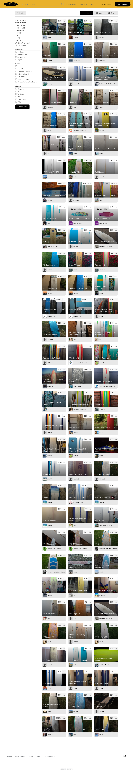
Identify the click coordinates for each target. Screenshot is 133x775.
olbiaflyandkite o (78, 502)
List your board (49, 756)
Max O (101, 572)
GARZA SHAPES (52, 316)
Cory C (49, 177)
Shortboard (21, 25)
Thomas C (76, 270)
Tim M (75, 688)
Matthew (50, 363)
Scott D (49, 456)
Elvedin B (50, 339)
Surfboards (20, 23)
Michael (101, 130)
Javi (74, 177)
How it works (20, 756)
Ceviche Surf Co (78, 223)
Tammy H (50, 84)
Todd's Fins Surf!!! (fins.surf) (107, 84)
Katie (100, 200)
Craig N (101, 735)
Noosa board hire (78, 386)
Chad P (75, 642)
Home (9, 756)
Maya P (101, 293)
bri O (74, 665)
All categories (21, 20)
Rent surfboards (34, 756)
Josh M (49, 665)
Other (19, 40)
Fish (18, 35)
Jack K (75, 525)
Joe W (49, 409)
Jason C (49, 618)
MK (100, 339)
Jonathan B (76, 60)
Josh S (75, 618)
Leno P (75, 107)
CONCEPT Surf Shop (105, 247)
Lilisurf (101, 432)
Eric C (49, 688)
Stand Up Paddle (22, 43)
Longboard (21, 28)
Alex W (49, 479)
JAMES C (76, 37)
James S (75, 595)
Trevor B (101, 711)
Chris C (75, 735)
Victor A (49, 502)
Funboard (20, 30)
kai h (48, 153)
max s (75, 572)
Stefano (49, 293)
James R (49, 735)
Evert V (49, 223)
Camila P (50, 200)
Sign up (103, 4)
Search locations (71, 4)
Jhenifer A (76, 200)
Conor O (101, 363)
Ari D (74, 339)
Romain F (102, 60)
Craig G (75, 711)
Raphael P (50, 595)
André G (101, 177)
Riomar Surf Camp (52, 247)
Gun (18, 38)
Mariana (101, 456)
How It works (83, 4)
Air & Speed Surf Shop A (106, 525)
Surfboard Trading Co (79, 130)
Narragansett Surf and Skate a (108, 549)
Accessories (20, 45)
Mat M (49, 711)
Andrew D (50, 386)
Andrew (49, 270)
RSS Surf (50, 107)
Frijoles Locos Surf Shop (54, 549)
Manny (101, 153)
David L (49, 642)
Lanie (49, 37)
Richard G (102, 479)
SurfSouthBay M (104, 665)
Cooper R (76, 84)
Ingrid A (101, 37)
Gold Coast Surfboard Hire (81, 363)
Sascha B (76, 479)
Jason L (75, 432)
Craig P (75, 247)
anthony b (102, 595)
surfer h (101, 316)
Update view (22, 107)
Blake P (49, 432)
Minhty (75, 153)
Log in (109, 4)
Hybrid (19, 33)
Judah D (49, 60)
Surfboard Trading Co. (79, 409)
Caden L (101, 107)
